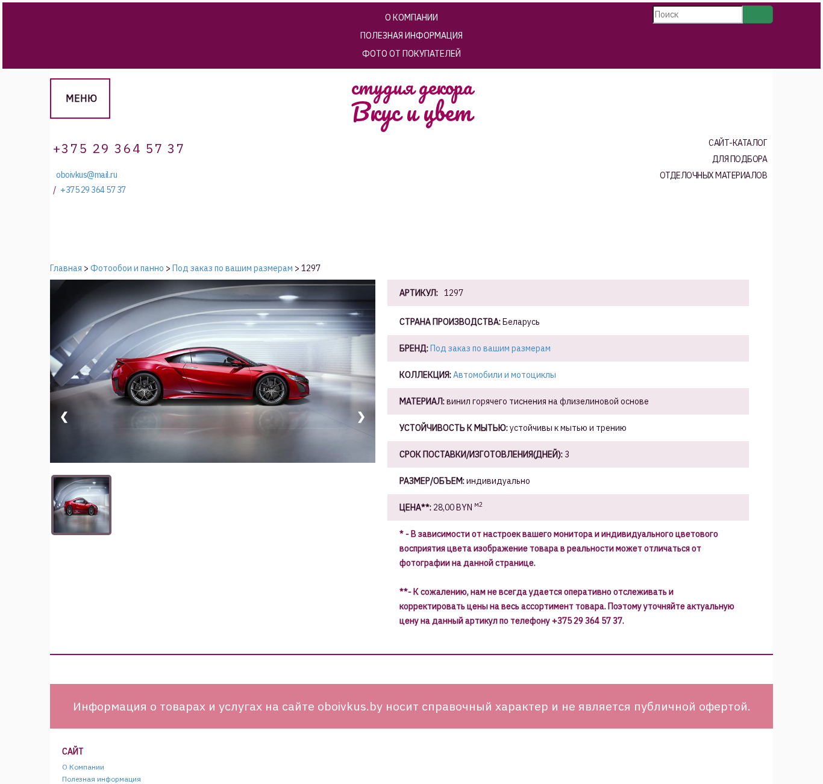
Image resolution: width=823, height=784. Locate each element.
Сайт (73, 752)
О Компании (411, 17)
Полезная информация (411, 35)
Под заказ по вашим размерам (490, 348)
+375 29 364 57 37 (93, 190)
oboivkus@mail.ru (86, 175)
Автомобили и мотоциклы (504, 374)
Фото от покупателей (411, 53)
